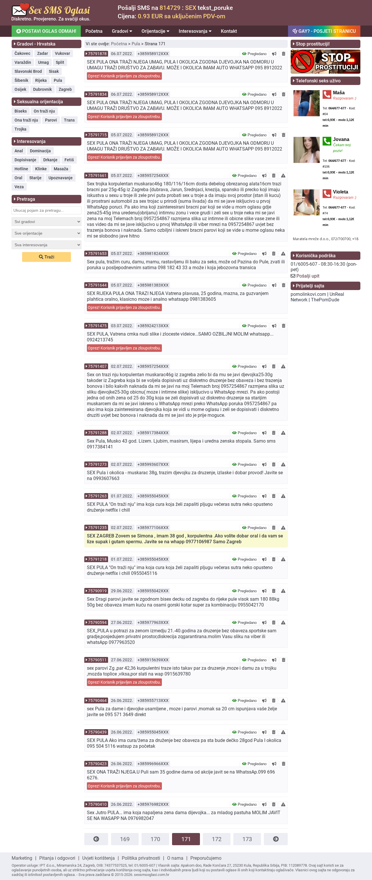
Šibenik (21, 80)
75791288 (97, 432)
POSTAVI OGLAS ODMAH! (48, 31)
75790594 (97, 622)
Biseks (21, 111)
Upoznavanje (61, 177)
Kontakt (229, 31)
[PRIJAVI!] (283, 175)
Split (60, 62)
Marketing (22, 858)
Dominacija (40, 151)
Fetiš (69, 159)
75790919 (97, 591)
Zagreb (65, 89)
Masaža (61, 168)
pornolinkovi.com (308, 294)
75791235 (97, 527)
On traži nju (44, 111)
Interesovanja (194, 31)
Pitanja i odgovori (57, 858)
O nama (175, 858)
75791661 (97, 175)
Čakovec (22, 53)
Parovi (51, 120)
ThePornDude (325, 300)
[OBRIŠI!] (284, 54)
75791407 (97, 366)
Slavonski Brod (28, 71)
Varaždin (23, 62)
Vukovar (62, 53)
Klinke (41, 168)
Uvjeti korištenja (98, 858)
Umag (43, 62)
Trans (69, 120)
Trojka (20, 129)
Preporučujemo (205, 858)
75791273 (97, 464)
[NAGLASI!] (274, 54)
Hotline (21, 168)
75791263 (97, 496)
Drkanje (50, 159)
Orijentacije (154, 31)
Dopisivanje (25, 159)
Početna (94, 31)
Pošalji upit (307, 276)
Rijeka (41, 80)
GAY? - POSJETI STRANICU (326, 31)
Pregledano (256, 54)
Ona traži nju (26, 120)
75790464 (97, 700)
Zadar (42, 53)
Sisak (54, 71)
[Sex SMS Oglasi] (51, 20)
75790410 (97, 804)
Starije (35, 177)
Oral (18, 177)
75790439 (97, 732)
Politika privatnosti (141, 858)
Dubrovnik (42, 89)
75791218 (97, 559)
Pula (58, 80)
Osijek (20, 89)
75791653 (97, 253)
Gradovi (120, 31)
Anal (19, 151)
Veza (19, 186)
